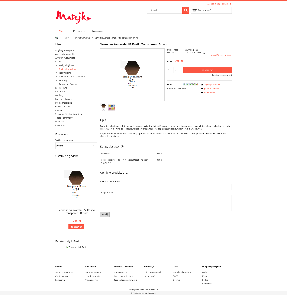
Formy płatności (121, 272)
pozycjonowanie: (137, 289)
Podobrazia (207, 283)
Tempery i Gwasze (68, 84)
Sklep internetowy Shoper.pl (143, 293)
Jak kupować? (149, 276)
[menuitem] (62, 31)
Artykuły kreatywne (64, 50)
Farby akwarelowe (68, 69)
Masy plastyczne (63, 99)
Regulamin (60, 280)
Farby (58, 61)
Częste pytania (61, 276)
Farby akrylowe (66, 65)
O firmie (176, 280)
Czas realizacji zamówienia (125, 280)
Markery (59, 95)
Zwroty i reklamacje (63, 272)
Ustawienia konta (92, 276)
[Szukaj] (185, 10)
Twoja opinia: (106, 192)
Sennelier (182, 88)
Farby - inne (61, 87)
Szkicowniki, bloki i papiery (68, 114)
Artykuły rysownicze (65, 57)
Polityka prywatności (153, 272)
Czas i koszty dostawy (123, 276)
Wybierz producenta (64, 140)
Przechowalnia (91, 280)
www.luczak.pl (151, 289)
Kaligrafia (60, 91)
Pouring (63, 80)
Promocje (60, 125)
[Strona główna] (73, 15)
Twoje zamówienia (93, 272)
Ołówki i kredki (62, 106)
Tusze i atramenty (64, 117)
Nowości (59, 121)
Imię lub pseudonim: (110, 181)
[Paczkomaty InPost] (76, 246)
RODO (175, 276)
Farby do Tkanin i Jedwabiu (72, 76)
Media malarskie (63, 102)
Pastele (58, 110)
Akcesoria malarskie (65, 54)
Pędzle (205, 280)
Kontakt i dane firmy (182, 272)
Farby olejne (65, 72)
